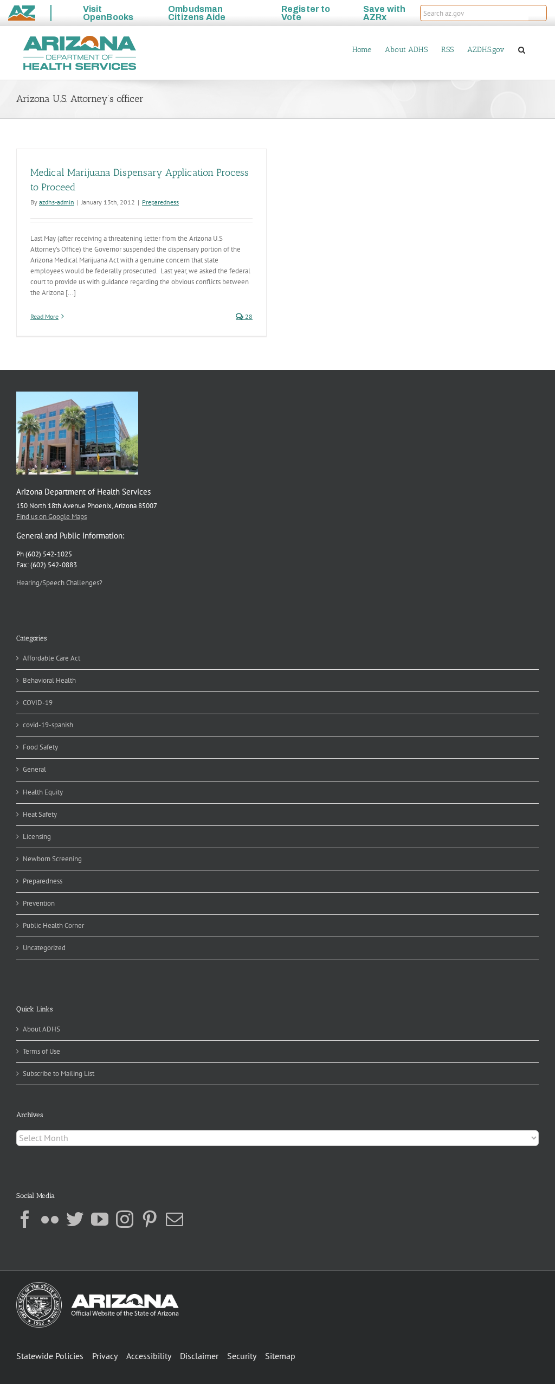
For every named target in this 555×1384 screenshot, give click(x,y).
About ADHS (41, 1029)
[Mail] (174, 1219)
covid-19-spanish (48, 724)
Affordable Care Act (51, 658)
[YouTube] (99, 1219)
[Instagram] (124, 1219)
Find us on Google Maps (51, 516)
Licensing (37, 836)
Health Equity (43, 792)
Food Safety (40, 747)
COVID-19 (38, 702)
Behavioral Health (49, 680)
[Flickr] (50, 1219)
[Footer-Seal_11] (97, 1285)
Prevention (39, 903)
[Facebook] (25, 1219)
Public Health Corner (53, 925)
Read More (44, 316)
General (34, 769)
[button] (537, 13)
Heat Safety (40, 814)
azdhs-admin (56, 202)
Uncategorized (44, 947)
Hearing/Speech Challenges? (59, 582)
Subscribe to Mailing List (58, 1073)
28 (248, 316)
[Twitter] (74, 1219)
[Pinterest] (149, 1219)
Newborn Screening (52, 858)
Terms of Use (41, 1051)
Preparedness (160, 202)
